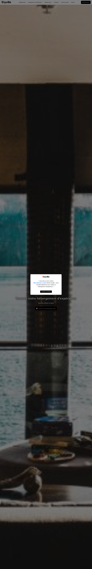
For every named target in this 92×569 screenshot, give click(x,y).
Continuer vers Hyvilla (46, 291)
